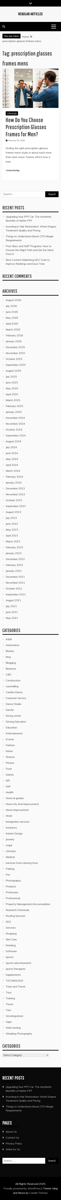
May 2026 (12, 317)
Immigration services (17, 821)
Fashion (10, 745)
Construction (13, 680)
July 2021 (11, 606)
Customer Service (16, 698)
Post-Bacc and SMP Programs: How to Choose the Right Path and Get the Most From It (30, 250)
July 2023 (11, 517)
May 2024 (12, 459)
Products (11, 886)
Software (11, 951)
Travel (9, 1004)
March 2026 (13, 329)
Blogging (11, 662)
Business (11, 668)
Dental (10, 709)
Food (9, 768)
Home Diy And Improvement (22, 804)
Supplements (13, 974)
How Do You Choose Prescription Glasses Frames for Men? (26, 126)
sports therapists (16, 968)
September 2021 (16, 594)
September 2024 (16, 435)
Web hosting (13, 1027)
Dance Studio (13, 704)
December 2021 (15, 576)
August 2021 (13, 600)
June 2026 (12, 311)
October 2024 (14, 429)
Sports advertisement (18, 963)
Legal (9, 845)
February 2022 (14, 565)
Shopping (11, 933)
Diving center (13, 715)
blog (8, 656)
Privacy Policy (14, 1143)
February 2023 (14, 547)
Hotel (9, 815)
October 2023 (14, 500)
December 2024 (15, 417)
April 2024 (12, 464)
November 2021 (15, 582)
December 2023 (15, 488)
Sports (10, 957)
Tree (8, 1010)
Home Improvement (17, 810)
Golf (8, 786)
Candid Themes (38, 1192)
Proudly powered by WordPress (22, 1188)
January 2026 (14, 341)
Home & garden (15, 798)
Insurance (11, 827)
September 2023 (16, 506)
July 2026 (11, 306)
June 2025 (12, 382)
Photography (13, 880)
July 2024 (11, 447)
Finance (10, 757)
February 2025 (14, 406)
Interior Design (14, 833)
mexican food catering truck (22, 862)
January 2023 (14, 553)
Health (10, 792)
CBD (8, 674)
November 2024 (15, 423)
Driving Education (16, 721)
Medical (10, 857)
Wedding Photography (19, 1033)
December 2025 (15, 347)
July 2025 (11, 376)
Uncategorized (14, 1016)
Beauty (10, 651)
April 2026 (12, 323)
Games (10, 774)
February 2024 (14, 476)
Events (10, 739)
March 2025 (13, 400)
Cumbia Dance (14, 692)
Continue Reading (12, 170)
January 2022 (14, 570)
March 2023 (13, 541)
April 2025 (12, 394)
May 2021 (12, 618)
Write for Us (13, 1149)
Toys (9, 992)
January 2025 (14, 412)
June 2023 (12, 523)
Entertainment (14, 733)
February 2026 (14, 335)
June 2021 (12, 612)
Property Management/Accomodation (28, 904)
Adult (9, 639)
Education (11, 727)
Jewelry (10, 839)
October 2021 (14, 588)
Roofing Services (15, 915)
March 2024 (13, 470)
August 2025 (13, 370)
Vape (9, 1021)
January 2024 (14, 482)
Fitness (10, 762)
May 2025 (12, 388)
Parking (10, 868)
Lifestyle (12, 113)
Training (10, 998)
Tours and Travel (15, 986)
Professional (13, 898)
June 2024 (12, 453)
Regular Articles (30, 13)
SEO (8, 921)
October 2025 (14, 359)
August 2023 (13, 512)
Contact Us (12, 1137)
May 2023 (12, 529)
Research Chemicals (17, 910)
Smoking (11, 945)
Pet (8, 874)
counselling (12, 686)
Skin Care (11, 939)
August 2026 (13, 300)
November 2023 (15, 494)
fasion (9, 751)
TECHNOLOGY (14, 980)
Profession (12, 892)
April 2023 (12, 535)
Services (11, 927)
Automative (12, 645)
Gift (8, 780)
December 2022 (15, 559)
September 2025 (16, 364)
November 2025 (15, 353)
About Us (11, 1131)
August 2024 (13, 441)
